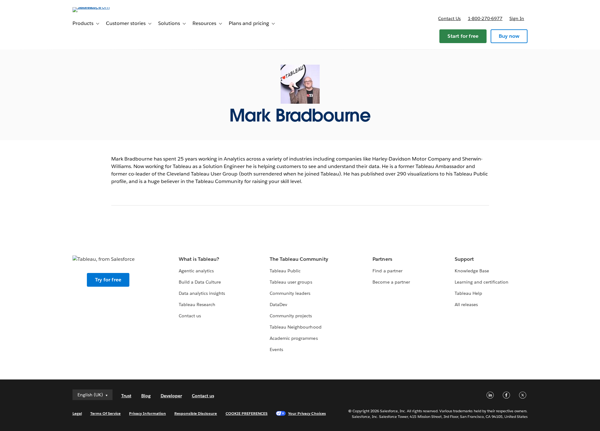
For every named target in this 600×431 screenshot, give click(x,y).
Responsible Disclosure (195, 413)
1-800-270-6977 (485, 18)
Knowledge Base (472, 271)
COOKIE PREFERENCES (247, 413)
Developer (171, 396)
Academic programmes (294, 338)
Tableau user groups (291, 282)
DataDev (278, 304)
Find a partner (387, 271)
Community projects (291, 316)
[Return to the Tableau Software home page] (99, 7)
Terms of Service (105, 413)
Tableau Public (285, 271)
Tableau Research (197, 304)
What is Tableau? (199, 259)
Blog (146, 396)
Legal (77, 413)
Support (464, 259)
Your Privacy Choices (307, 413)
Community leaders (290, 293)
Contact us (449, 18)
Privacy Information (147, 413)
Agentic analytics (196, 271)
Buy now (509, 36)
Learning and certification (482, 282)
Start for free (463, 36)
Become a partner (391, 282)
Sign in (516, 18)
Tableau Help (468, 293)
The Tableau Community (299, 259)
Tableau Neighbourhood (295, 327)
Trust (126, 396)
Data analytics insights (202, 293)
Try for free (108, 279)
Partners (382, 259)
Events (276, 349)
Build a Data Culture (200, 282)
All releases (466, 304)
